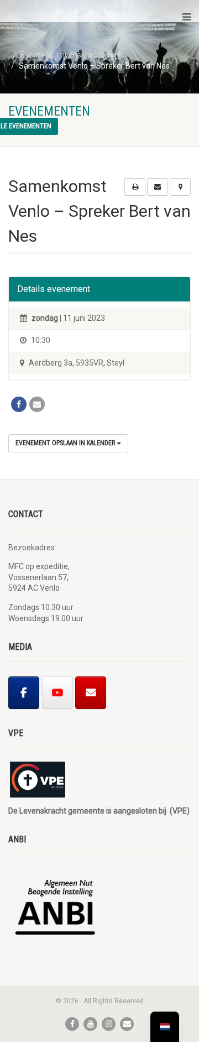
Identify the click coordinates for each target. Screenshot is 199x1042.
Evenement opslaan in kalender (66, 443)
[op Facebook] (23, 692)
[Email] (37, 404)
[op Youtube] (57, 692)
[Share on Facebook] (19, 404)
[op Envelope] (90, 692)
